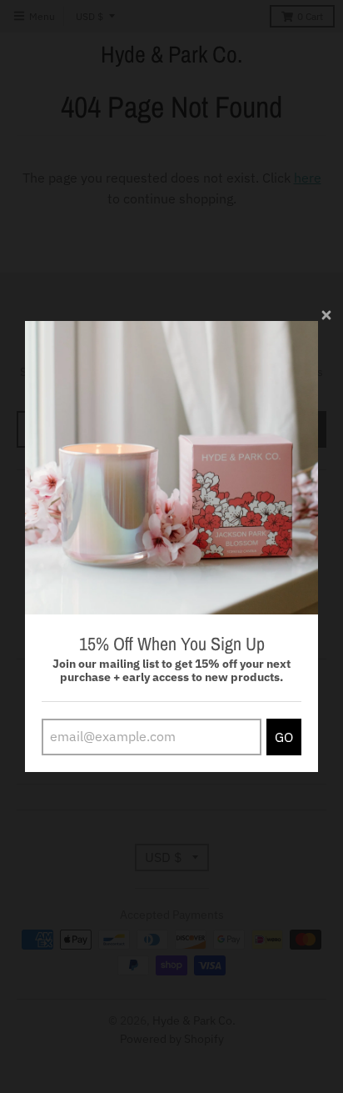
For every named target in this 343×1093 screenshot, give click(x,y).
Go (284, 737)
